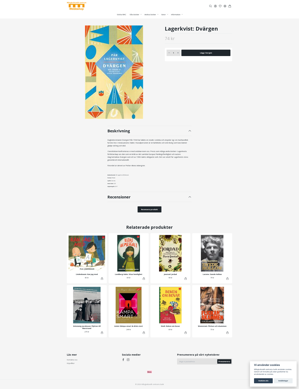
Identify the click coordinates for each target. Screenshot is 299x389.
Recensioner (118, 197)
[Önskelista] (220, 6)
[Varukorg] (229, 6)
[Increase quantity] (178, 53)
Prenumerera (224, 361)
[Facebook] (123, 359)
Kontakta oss (72, 360)
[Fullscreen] (114, 72)
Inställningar (283, 381)
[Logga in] (215, 6)
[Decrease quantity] (169, 53)
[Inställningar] (225, 6)
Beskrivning (118, 131)
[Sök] (210, 6)
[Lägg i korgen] (102, 278)
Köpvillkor (71, 363)
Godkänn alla (263, 381)
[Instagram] (128, 359)
